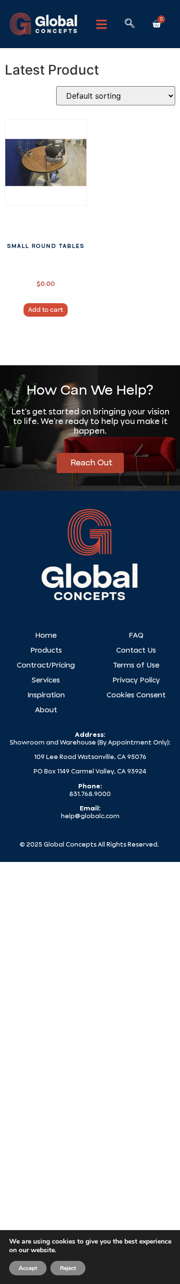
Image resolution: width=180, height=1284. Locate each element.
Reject (68, 1268)
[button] (102, 24)
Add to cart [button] (45, 310)
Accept (28, 1268)
